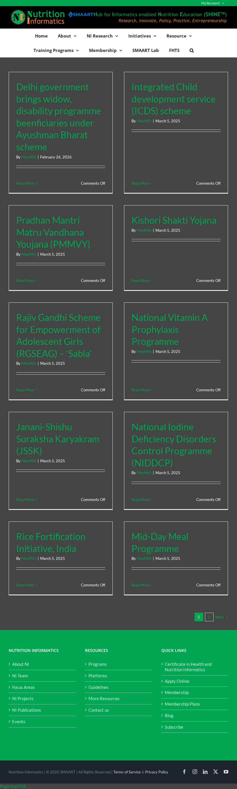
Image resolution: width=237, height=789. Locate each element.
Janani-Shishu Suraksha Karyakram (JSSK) (57, 438)
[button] (192, 50)
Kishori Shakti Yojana (174, 220)
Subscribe (174, 727)
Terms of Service (127, 772)
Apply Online (177, 681)
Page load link (13, 786)
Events (18, 721)
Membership (177, 692)
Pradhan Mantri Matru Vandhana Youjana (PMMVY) (53, 232)
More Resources (104, 698)
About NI (20, 664)
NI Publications (26, 710)
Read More (25, 183)
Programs (97, 664)
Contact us (98, 710)
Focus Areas (23, 687)
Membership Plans (182, 703)
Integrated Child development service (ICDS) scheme (174, 98)
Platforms (97, 675)
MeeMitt (28, 157)
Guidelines (98, 687)
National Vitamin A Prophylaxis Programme (170, 329)
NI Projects (23, 698)
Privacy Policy (156, 772)
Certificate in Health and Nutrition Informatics (188, 666)
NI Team (20, 675)
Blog (169, 715)
